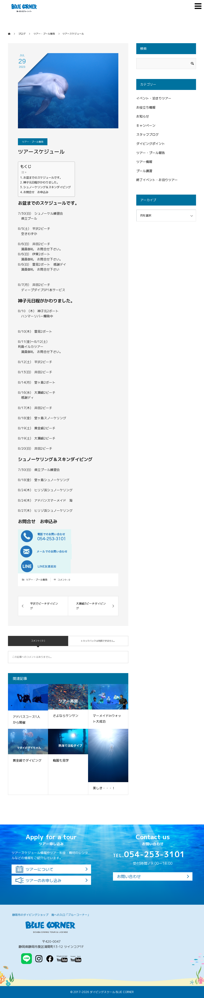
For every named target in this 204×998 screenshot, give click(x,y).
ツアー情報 (144, 162)
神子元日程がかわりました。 (41, 182)
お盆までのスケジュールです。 (42, 177)
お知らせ (142, 116)
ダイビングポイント (150, 143)
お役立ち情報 (145, 107)
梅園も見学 (61, 760)
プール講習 (144, 171)
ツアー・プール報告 (32, 141)
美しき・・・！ (104, 788)
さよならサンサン (65, 715)
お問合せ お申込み (35, 192)
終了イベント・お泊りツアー (157, 180)
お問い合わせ (129, 876)
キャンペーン (145, 125)
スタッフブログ (147, 134)
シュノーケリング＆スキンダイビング (47, 187)
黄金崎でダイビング (27, 760)
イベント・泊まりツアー (153, 98)
